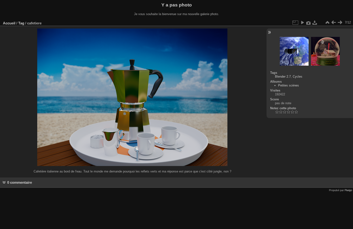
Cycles (297, 76)
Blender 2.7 (283, 76)
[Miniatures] (327, 22)
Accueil (9, 23)
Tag (21, 23)
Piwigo (348, 190)
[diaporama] (302, 22)
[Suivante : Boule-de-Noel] (340, 22)
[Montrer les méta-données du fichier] (308, 22)
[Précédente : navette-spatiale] (333, 22)
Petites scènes (288, 85)
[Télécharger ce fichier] (315, 22)
